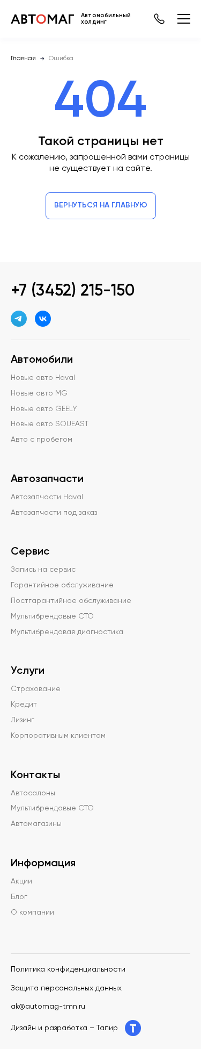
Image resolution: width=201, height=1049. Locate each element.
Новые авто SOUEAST (49, 424)
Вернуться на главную (100, 205)
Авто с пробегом (41, 439)
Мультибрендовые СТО (52, 616)
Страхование (36, 689)
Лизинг (22, 720)
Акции (21, 881)
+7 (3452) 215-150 (73, 291)
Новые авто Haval (43, 378)
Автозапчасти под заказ (54, 512)
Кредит (24, 704)
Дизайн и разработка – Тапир (64, 1028)
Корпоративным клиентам (58, 735)
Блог (19, 897)
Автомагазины (36, 824)
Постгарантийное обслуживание (71, 601)
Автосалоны (33, 793)
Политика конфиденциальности (68, 969)
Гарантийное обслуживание (62, 585)
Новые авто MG (39, 393)
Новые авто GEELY (44, 409)
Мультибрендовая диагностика (67, 632)
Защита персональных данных (66, 988)
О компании (32, 912)
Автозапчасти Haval (47, 497)
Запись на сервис (43, 569)
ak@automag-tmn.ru (48, 1006)
